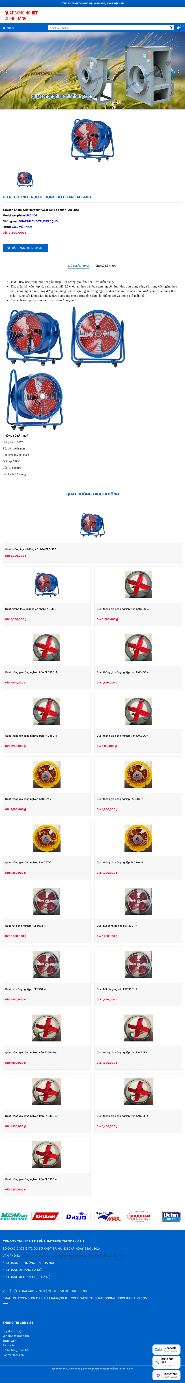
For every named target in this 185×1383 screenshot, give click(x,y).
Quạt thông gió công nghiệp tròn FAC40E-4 (31, 1115)
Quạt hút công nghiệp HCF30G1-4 (117, 989)
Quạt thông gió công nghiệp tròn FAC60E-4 (31, 1052)
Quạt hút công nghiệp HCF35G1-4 (25, 989)
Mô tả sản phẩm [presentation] (78, 265)
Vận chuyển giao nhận (16, 1335)
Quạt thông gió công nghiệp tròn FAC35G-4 (31, 735)
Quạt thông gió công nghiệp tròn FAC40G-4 (123, 672)
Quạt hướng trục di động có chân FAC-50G (30, 549)
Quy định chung (12, 1331)
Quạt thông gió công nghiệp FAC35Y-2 (28, 798)
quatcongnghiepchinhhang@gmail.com (45, 1298)
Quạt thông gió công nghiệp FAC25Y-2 (28, 862)
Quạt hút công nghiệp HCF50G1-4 (25, 925)
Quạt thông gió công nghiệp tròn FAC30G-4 (123, 735)
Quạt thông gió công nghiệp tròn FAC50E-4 (122, 1052)
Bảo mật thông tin (13, 1354)
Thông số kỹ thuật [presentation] (104, 265)
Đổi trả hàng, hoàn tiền (16, 1350)
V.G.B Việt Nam (21, 227)
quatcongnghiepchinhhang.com (120, 1298)
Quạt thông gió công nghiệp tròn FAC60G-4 (123, 608)
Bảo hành (8, 1345)
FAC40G (31, 215)
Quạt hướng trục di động (38, 221)
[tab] (78, 266)
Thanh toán (9, 1340)
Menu (10, 27)
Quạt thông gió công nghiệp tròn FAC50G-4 (31, 672)
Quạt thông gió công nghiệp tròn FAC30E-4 (31, 1179)
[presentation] (6, 71)
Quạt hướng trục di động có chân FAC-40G (30, 608)
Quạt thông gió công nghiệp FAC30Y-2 (120, 798)
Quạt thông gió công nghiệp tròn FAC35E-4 (122, 1115)
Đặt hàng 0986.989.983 (27, 247)
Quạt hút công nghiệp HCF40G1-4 (117, 925)
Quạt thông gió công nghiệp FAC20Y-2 (120, 862)
